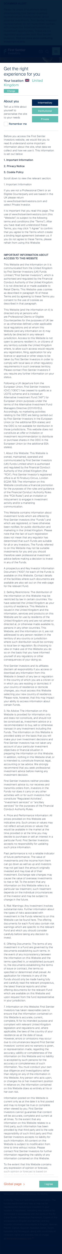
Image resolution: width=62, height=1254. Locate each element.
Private (45, 119)
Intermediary (45, 102)
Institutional (45, 111)
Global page (13, 1184)
